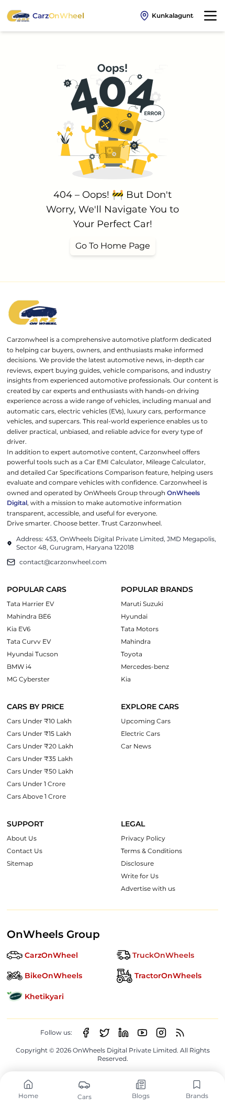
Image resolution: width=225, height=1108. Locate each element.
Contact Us (24, 851)
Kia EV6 (18, 629)
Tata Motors (140, 629)
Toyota (131, 654)
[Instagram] (161, 1032)
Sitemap (20, 863)
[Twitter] (104, 1032)
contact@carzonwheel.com (63, 562)
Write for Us (140, 876)
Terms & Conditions (151, 851)
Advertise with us (148, 888)
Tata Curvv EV (29, 641)
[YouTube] (142, 1032)
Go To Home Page (112, 246)
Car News (136, 746)
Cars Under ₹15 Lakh (39, 733)
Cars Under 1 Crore (36, 784)
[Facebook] (86, 1032)
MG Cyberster (28, 679)
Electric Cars (140, 733)
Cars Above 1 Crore (36, 796)
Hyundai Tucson (32, 654)
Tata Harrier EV (30, 604)
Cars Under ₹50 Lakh (40, 771)
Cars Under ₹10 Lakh (39, 721)
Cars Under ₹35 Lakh (40, 759)
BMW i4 (19, 666)
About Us (22, 838)
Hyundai (134, 616)
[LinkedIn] (123, 1032)
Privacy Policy (143, 838)
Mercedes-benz (145, 666)
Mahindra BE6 (29, 616)
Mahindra (136, 641)
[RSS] (180, 1032)
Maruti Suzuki (142, 604)
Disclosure (137, 863)
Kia (126, 679)
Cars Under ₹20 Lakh (40, 746)
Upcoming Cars (146, 721)
